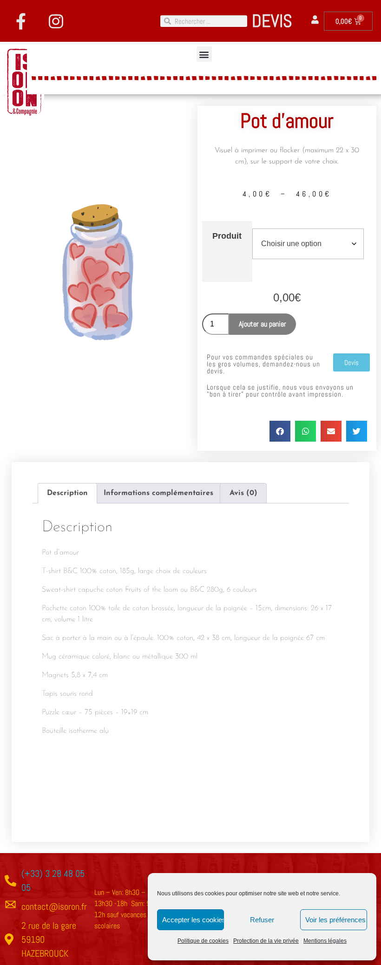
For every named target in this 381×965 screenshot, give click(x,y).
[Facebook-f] (21, 21)
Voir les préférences (335, 920)
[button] (204, 54)
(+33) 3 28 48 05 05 (53, 880)
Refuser (262, 920)
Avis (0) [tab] (243, 493)
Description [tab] (67, 493)
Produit (227, 236)
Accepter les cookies (193, 920)
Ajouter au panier (262, 324)
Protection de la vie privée (266, 941)
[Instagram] (55, 21)
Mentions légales (325, 941)
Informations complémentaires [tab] (158, 493)
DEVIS (272, 21)
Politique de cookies (203, 941)
